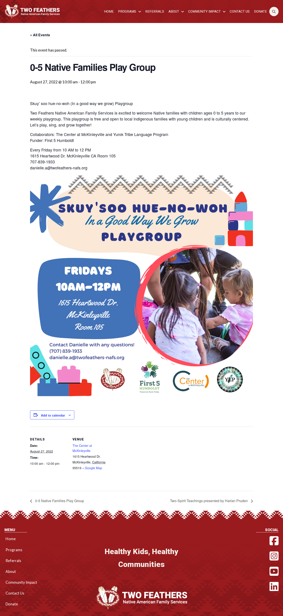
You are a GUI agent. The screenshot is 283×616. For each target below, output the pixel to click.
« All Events (40, 34)
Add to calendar (53, 415)
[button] (274, 11)
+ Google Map (92, 468)
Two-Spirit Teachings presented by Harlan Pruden (209, 500)
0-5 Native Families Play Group (59, 500)
